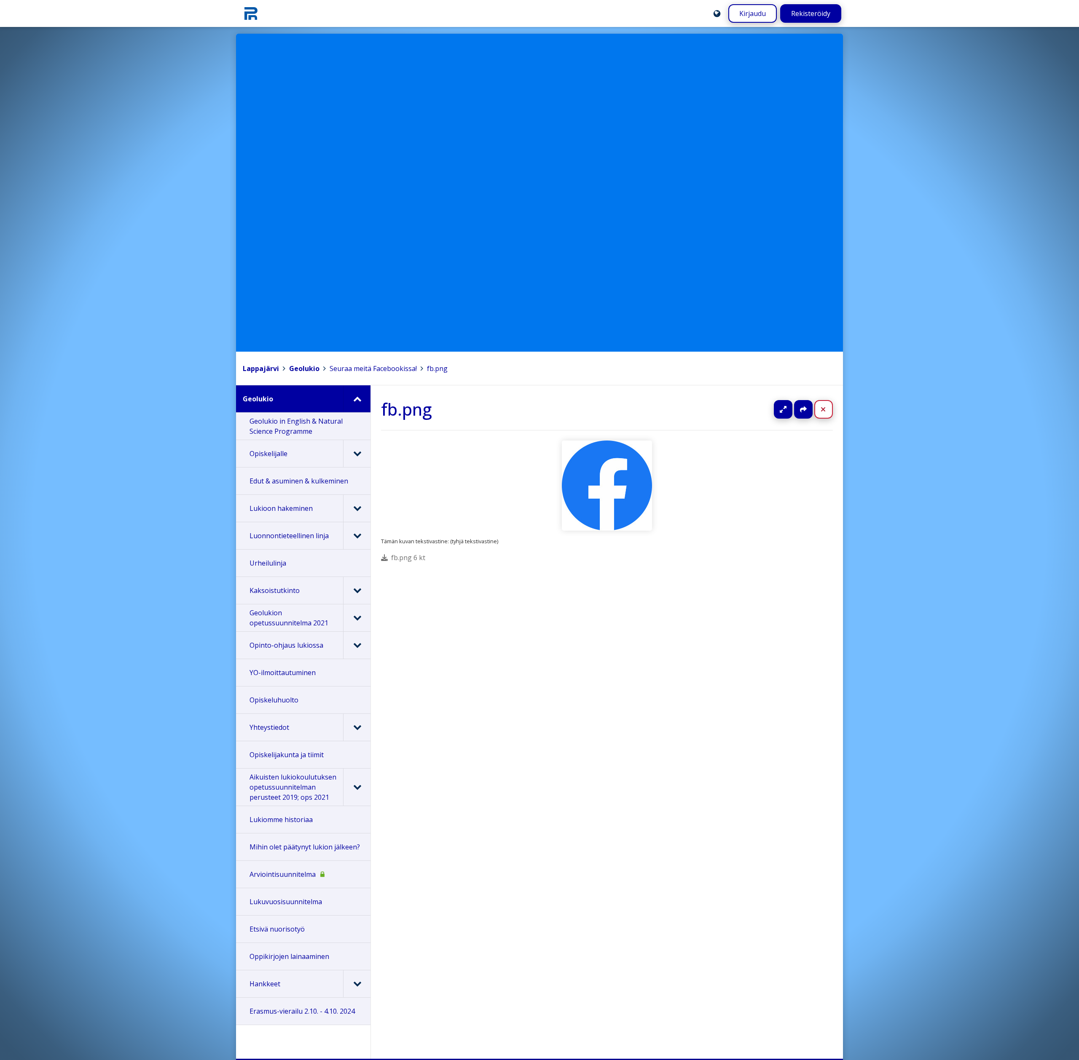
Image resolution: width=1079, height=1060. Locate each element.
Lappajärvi (261, 368)
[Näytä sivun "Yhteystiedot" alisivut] (356, 727)
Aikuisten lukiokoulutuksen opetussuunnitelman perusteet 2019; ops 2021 (293, 787)
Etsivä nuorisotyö (277, 929)
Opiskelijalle (268, 453)
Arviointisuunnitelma (283, 874)
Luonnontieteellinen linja (289, 535)
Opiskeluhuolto (274, 700)
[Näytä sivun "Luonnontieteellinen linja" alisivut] (356, 535)
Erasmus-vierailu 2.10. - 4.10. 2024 (302, 1011)
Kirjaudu (752, 13)
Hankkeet (265, 983)
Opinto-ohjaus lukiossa (286, 645)
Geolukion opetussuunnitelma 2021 (289, 617)
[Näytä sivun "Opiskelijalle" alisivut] (356, 453)
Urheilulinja (268, 563)
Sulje (830, 409)
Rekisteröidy (810, 13)
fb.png (437, 368)
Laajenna (791, 409)
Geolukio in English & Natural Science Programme (296, 426)
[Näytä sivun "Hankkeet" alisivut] (356, 983)
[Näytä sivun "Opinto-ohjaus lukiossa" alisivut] (356, 645)
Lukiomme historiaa (281, 819)
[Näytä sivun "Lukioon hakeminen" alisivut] (356, 508)
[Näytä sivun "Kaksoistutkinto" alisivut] (356, 590)
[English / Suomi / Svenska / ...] (717, 13)
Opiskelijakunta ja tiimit (287, 754)
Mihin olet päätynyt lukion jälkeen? (305, 847)
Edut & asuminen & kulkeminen (299, 481)
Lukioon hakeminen (281, 508)
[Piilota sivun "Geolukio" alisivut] (356, 398)
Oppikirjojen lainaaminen (289, 956)
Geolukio (304, 368)
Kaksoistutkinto (275, 590)
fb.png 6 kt (408, 557)
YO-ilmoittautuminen (283, 672)
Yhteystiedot (269, 727)
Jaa (803, 409)
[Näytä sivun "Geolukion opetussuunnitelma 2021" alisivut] (356, 617)
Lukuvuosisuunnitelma (286, 901)
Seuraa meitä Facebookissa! (373, 368)
